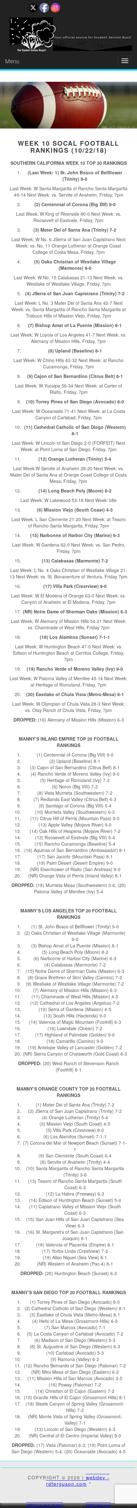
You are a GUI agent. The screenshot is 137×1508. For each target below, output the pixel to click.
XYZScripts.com (98, 1505)
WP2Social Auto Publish (44, 1505)
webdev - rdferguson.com (78, 1480)
